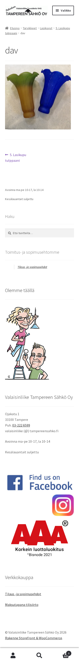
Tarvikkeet (30, 28)
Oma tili (13, 655)
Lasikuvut (46, 28)
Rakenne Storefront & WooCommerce (33, 638)
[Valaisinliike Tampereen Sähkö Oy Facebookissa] (39, 482)
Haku (39, 655)
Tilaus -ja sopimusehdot (32, 267)
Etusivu (15, 28)
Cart (61, 652)
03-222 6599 (21, 425)
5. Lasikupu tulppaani (15, 157)
